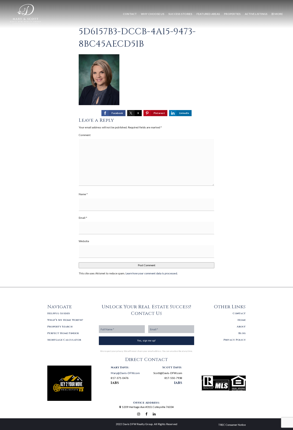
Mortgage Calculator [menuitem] (64, 340)
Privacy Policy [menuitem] (234, 340)
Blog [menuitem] (242, 333)
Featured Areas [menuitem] (208, 13)
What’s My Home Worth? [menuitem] (65, 320)
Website (84, 241)
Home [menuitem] (242, 320)
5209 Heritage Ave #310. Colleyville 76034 (148, 406)
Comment (85, 134)
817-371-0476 (120, 377)
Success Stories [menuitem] (180, 13)
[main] (146, 143)
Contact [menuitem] (130, 13)
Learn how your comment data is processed (151, 273)
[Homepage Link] (25, 13)
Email (83, 217)
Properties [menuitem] (232, 13)
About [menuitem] (241, 326)
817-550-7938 (173, 377)
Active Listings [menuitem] (256, 13)
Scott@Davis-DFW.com (167, 373)
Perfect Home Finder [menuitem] (63, 333)
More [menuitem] (278, 13)
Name (83, 194)
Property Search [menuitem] (60, 326)
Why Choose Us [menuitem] (152, 13)
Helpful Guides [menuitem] (58, 313)
